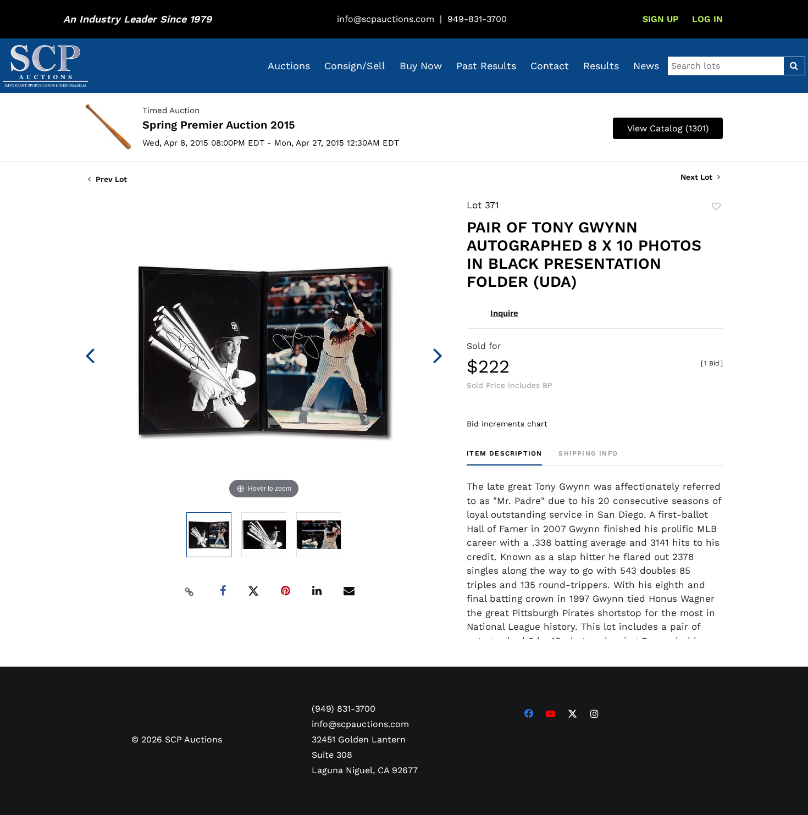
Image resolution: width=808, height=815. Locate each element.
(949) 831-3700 (343, 708)
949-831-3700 (477, 19)
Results (601, 65)
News (646, 65)
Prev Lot (110, 179)
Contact (549, 65)
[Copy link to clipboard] (189, 591)
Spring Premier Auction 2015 (218, 124)
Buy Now (421, 65)
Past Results (486, 65)
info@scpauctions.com (385, 19)
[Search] (794, 66)
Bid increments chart (507, 423)
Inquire (504, 313)
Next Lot (697, 177)
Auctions (289, 65)
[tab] (504, 457)
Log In (707, 19)
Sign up (660, 19)
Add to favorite (716, 207)
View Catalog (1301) (668, 128)
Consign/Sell (354, 65)
